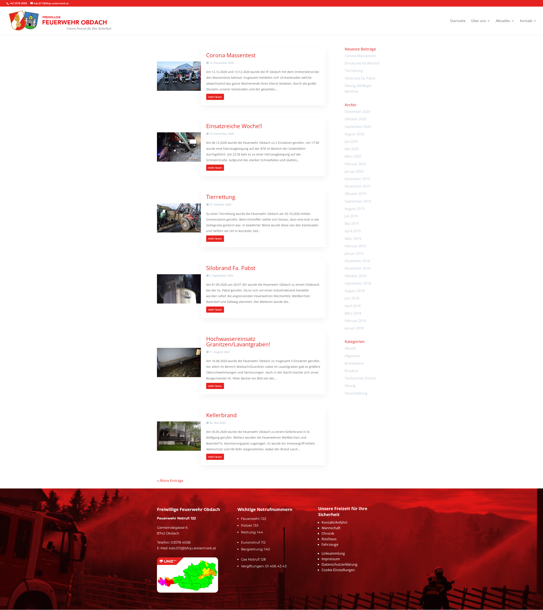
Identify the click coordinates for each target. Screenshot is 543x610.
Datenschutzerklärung (339, 564)
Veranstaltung (356, 393)
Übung (350, 385)
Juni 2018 (352, 298)
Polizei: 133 (249, 525)
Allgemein (352, 356)
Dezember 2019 (357, 178)
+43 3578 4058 (18, 3)
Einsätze (351, 370)
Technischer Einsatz (360, 378)
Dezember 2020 (357, 111)
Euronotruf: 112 (253, 542)
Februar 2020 (355, 164)
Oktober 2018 (355, 276)
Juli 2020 (351, 141)
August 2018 (354, 290)
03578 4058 (180, 542)
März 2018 (353, 313)
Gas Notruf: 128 (253, 559)
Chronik (328, 533)
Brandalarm (354, 363)
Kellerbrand (221, 415)
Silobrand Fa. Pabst (230, 268)
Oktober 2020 (355, 119)
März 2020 (353, 156)
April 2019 (353, 231)
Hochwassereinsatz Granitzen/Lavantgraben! (238, 341)
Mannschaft (331, 528)
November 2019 (357, 186)
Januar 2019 (354, 253)
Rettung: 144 (252, 532)
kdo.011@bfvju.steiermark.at (192, 548)
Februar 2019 (355, 246)
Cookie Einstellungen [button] (338, 570)
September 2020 (358, 126)
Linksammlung (333, 553)
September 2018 (358, 283)
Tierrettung (220, 197)
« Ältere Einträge (170, 480)
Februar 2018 (355, 320)
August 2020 (354, 134)
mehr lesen (215, 97)
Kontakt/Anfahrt (334, 522)
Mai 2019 (352, 223)
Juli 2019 (351, 216)
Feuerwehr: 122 (253, 519)
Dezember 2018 (357, 261)
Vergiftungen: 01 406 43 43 (264, 566)
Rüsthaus (329, 539)
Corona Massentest (231, 55)
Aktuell (350, 348)
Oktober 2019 (355, 193)
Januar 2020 (354, 171)
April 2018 (353, 306)
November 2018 (357, 268)
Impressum (331, 559)
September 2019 (358, 201)
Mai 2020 (352, 149)
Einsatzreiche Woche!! (234, 126)
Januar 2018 (354, 328)
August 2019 (354, 208)
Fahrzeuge (330, 544)
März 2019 (353, 238)
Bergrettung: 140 (255, 549)
